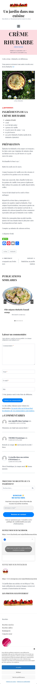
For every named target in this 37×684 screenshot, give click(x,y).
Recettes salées (7, 628)
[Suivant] (32, 302)
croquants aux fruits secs (9, 261)
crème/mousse (18, 47)
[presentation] (18, 295)
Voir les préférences (18, 677)
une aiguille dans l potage (18, 421)
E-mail (6, 380)
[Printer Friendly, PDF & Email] (5, 239)
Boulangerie (6, 631)
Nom (5, 372)
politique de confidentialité (15, 522)
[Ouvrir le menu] (18, 26)
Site (4, 389)
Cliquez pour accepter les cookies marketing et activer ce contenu (18, 549)
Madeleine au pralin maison (28, 261)
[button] (34, 649)
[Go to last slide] (5, 302)
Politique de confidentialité (23, 681)
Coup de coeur (7, 634)
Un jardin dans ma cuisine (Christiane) (18, 458)
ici (13, 67)
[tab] (14, 320)
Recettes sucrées (8, 625)
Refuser (18, 672)
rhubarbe (13, 251)
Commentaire (8, 346)
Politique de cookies (11, 681)
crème (5, 251)
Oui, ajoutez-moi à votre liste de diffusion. (17, 394)
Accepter (18, 667)
